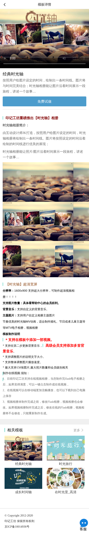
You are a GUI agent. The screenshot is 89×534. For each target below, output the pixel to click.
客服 (84, 523)
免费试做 (44, 101)
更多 (76, 430)
